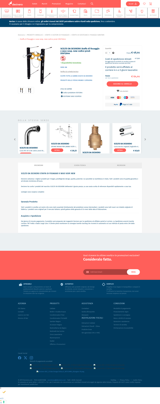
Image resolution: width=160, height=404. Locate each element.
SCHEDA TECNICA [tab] (80, 165)
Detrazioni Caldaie (88, 323)
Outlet (34, 3)
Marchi (44, 3)
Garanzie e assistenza (121, 321)
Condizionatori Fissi (57, 315)
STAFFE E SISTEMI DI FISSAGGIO (57, 35)
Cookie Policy (137, 380)
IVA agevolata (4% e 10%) (91, 333)
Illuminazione (55, 338)
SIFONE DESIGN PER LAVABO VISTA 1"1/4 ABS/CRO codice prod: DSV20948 (76, 146)
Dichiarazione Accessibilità (123, 328)
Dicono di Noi (23, 318)
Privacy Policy (124, 380)
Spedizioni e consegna (122, 315)
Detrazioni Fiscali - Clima (91, 326)
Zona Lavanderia (56, 334)
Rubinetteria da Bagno (58, 328)
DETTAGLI (57, 150)
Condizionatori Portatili (58, 318)
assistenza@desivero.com (57, 380)
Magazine (69, 3)
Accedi (131, 4)
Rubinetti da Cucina (57, 331)
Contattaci (82, 3)
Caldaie (52, 308)
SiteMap (113, 380)
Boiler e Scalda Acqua (58, 312)
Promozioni (56, 3)
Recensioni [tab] (121, 165)
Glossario (85, 315)
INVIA (133, 272)
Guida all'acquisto (88, 312)
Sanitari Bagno (55, 321)
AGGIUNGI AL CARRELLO (122, 84)
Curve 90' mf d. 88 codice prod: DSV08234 (34, 151)
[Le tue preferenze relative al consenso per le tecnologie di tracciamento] (4, 402)
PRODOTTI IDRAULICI (35, 35)
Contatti (21, 312)
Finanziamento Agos (121, 312)
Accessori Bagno (56, 325)
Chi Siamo (21, 308)
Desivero (21, 35)
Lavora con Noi (23, 315)
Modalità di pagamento (122, 308)
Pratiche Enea (87, 329)
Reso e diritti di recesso (122, 318)
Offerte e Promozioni (57, 344)
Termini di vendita (120, 325)
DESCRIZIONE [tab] (38, 165)
